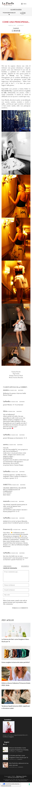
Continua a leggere (8, 736)
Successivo (25, 566)
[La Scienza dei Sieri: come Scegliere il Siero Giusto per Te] (5, 757)
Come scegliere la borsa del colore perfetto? (16, 662)
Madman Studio (21, 776)
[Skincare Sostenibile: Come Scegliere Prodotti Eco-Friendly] (5, 749)
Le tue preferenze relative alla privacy (12, 783)
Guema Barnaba (18, 377)
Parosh (18, 372)
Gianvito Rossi (18, 375)
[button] (13, 31)
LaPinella (6, 401)
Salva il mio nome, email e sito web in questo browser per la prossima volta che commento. (15, 602)
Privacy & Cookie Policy (16, 777)
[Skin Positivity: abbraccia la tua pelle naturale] (5, 765)
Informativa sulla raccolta (6, 785)
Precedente (7, 566)
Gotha (17, 373)
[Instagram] (6, 744)
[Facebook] (4, 744)
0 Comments (20, 751)
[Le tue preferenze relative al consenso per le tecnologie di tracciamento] (29, 784)
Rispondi (20, 390)
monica (6, 390)
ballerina (16, 70)
